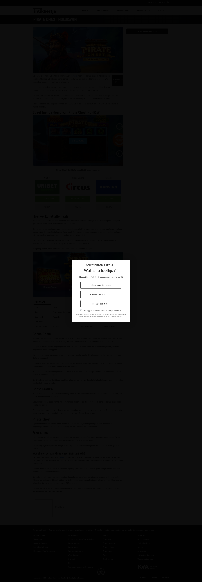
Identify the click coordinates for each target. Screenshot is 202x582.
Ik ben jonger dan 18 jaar (101, 285)
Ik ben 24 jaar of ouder (101, 303)
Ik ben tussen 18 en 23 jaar (101, 294)
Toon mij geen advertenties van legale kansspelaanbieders (102, 311)
